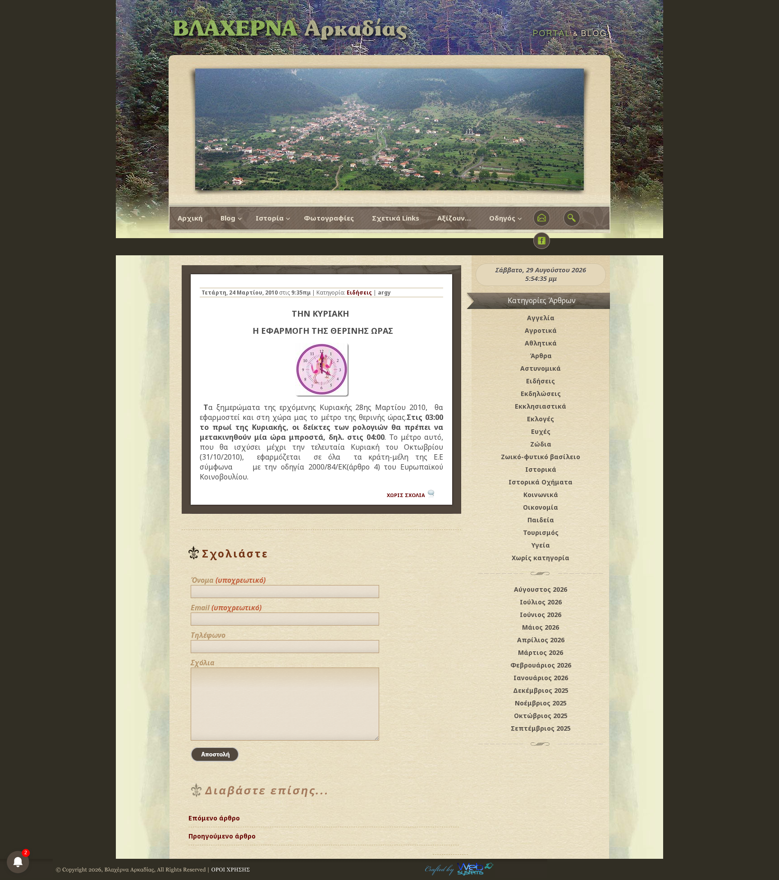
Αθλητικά (541, 343)
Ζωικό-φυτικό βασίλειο (540, 456)
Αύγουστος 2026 (540, 589)
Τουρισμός (541, 532)
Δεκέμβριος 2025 (540, 690)
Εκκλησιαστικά (540, 406)
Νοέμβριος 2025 (541, 703)
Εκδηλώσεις (541, 393)
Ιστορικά (540, 469)
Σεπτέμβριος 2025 (541, 728)
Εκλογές (540, 419)
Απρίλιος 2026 (540, 640)
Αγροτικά (541, 330)
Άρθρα (541, 355)
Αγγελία (540, 317)
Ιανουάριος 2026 (540, 677)
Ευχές (540, 431)
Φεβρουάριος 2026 (540, 665)
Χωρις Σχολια (406, 495)
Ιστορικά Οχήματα (541, 482)
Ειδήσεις (359, 292)
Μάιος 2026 (540, 627)
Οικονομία (540, 507)
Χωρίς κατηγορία (540, 557)
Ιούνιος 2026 (540, 614)
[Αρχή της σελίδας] (450, 832)
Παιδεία (540, 520)
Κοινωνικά (540, 494)
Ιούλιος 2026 (541, 602)
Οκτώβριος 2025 (541, 715)
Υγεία (541, 545)
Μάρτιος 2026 (540, 652)
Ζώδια (540, 444)
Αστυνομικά (540, 368)
